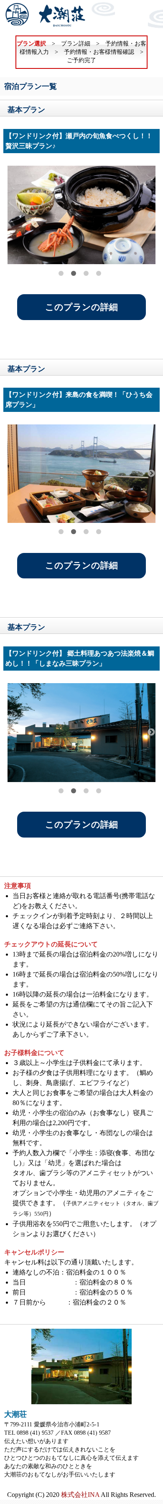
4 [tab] (98, 273)
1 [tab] (61, 273)
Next (151, 215)
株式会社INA (80, 1494)
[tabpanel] (82, 215)
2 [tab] (73, 273)
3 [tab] (86, 273)
